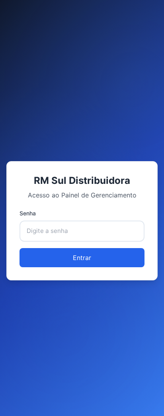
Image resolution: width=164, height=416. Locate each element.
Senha (28, 213)
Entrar (82, 258)
